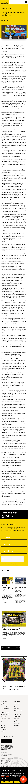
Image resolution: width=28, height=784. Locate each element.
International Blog (7, 8)
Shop (15, 720)
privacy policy (5, 777)
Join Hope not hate (6, 741)
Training (3, 716)
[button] (26, 2)
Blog (2, 703)
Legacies (16, 722)
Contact (16, 708)
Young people (5, 714)
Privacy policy (18, 710)
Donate (16, 725)
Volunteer (17, 716)
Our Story (17, 703)
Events (3, 727)
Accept (7, 782)
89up (7, 766)
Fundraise (17, 718)
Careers (16, 705)
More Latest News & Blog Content (10, 648)
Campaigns (4, 729)
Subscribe (17, 723)
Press (15, 707)
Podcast (3, 705)
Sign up (3, 731)
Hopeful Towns (5, 718)
